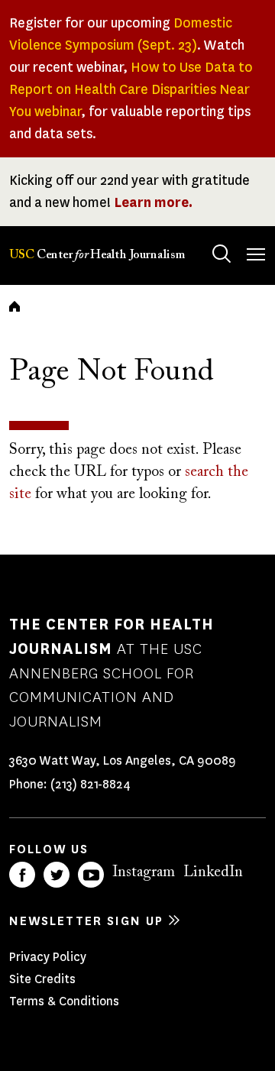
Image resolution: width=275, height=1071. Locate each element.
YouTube (91, 875)
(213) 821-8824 (90, 784)
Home (14, 306)
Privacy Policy (47, 957)
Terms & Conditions (64, 1001)
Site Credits (42, 979)
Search (221, 253)
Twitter (57, 875)
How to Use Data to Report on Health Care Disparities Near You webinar (131, 89)
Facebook (22, 875)
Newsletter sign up (86, 921)
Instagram (143, 872)
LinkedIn (213, 872)
